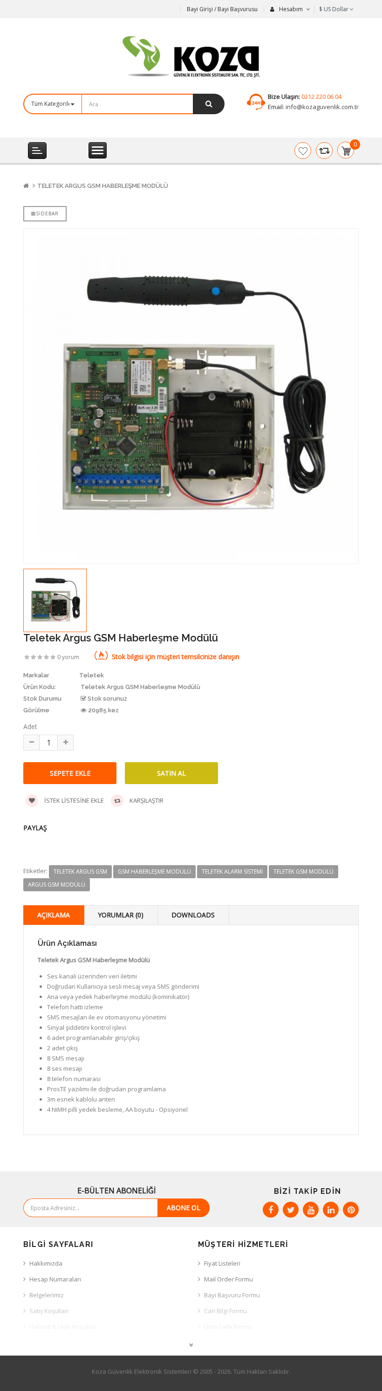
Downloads (193, 914)
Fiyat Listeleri (222, 1263)
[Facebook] (271, 1210)
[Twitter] (291, 1210)
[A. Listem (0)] (302, 150)
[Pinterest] (351, 1210)
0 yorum (68, 657)
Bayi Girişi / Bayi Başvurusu (222, 9)
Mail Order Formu (228, 1279)
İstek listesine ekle (73, 800)
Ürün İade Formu (228, 1326)
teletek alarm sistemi (232, 871)
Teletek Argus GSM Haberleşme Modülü (102, 185)
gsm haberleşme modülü (154, 871)
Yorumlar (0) (120, 914)
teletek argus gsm (80, 871)
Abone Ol (183, 1207)
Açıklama (53, 914)
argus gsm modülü (56, 884)
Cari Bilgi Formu (225, 1311)
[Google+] (311, 1210)
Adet (30, 726)
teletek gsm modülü (303, 871)
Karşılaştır (146, 800)
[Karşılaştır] (324, 150)
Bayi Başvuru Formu (232, 1295)
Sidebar (47, 213)
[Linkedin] (331, 1210)
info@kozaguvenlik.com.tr (321, 107)
